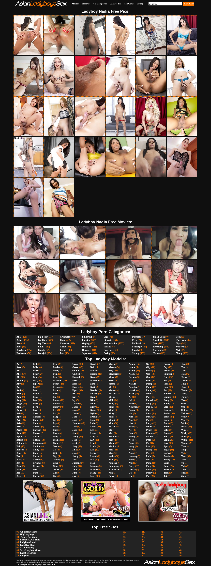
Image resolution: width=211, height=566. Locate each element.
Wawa (184, 426)
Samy (166, 400)
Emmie (56, 403)
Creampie (65, 337)
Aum (18, 433)
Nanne (132, 367)
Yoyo (183, 459)
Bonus (36, 393)
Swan (166, 466)
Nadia (112, 456)
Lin (92, 443)
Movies (75, 3)
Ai (17, 370)
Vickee (184, 413)
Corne (36, 456)
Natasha (133, 387)
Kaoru (93, 370)
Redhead (136, 343)
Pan (148, 397)
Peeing (107, 353)
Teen (178, 337)
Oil (147, 364)
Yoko (183, 456)
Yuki (183, 469)
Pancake (150, 400)
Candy (36, 420)
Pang (148, 403)
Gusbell (76, 374)
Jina (74, 449)
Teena (184, 377)
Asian (19, 340)
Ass (18, 343)
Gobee (56, 469)
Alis (18, 377)
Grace (75, 364)
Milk (111, 400)
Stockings (158, 350)
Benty (36, 374)
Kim (92, 400)
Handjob (86, 346)
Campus (37, 417)
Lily (92, 440)
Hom (74, 384)
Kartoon (94, 380)
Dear (55, 364)
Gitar (55, 466)
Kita (92, 403)
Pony (148, 466)
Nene (131, 403)
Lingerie (108, 340)
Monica (112, 446)
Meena (112, 384)
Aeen (18, 367)
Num (131, 453)
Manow (94, 469)
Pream (167, 370)
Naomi (132, 374)
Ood (148, 377)
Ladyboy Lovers (28, 553)
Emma (56, 400)
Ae (17, 364)
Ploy (148, 453)
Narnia (132, 377)
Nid (130, 413)
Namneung (114, 466)
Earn (55, 390)
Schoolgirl (137, 346)
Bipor (36, 384)
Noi (130, 430)
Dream (56, 387)
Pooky (149, 473)
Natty (131, 393)
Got (55, 476)
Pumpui (168, 374)
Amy (18, 400)
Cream (36, 459)
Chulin (36, 446)
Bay (18, 463)
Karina (93, 374)
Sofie (166, 430)
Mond (112, 443)
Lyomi (93, 456)
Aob (18, 413)
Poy (165, 367)
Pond (148, 463)
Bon (35, 390)
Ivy (73, 400)
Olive (148, 370)
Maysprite (114, 374)
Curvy (63, 346)
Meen (111, 380)
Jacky (75, 407)
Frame (56, 440)
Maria (112, 364)
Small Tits (158, 340)
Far (55, 420)
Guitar (75, 370)
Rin (165, 380)
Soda (166, 423)
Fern (55, 426)
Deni (55, 374)
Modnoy (113, 436)
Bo (34, 387)
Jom (74, 453)
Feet (62, 353)
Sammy (167, 397)
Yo (182, 453)
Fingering (87, 337)
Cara (35, 423)
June (74, 473)
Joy (74, 459)
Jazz (74, 426)
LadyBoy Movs (27, 545)
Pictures (86, 3)
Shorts (135, 350)
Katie (93, 387)
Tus (183, 400)
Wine (183, 436)
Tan (183, 367)
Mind (111, 410)
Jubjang (76, 463)
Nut (131, 463)
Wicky (184, 433)
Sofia (166, 426)
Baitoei (19, 440)
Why (183, 430)
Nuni (131, 459)
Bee (18, 473)
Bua (35, 410)
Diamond (57, 380)
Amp (18, 397)
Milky (112, 403)
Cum (62, 340)
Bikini (41, 346)
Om (148, 374)
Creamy (37, 463)
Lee (92, 430)
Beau (18, 466)
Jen (74, 433)
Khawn (94, 393)
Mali (92, 463)
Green (75, 367)
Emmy (56, 407)
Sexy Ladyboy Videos (30, 550)
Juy (74, 476)
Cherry (36, 440)
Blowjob (42, 353)
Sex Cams (129, 3)
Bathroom (21, 353)
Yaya (183, 446)
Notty (131, 446)
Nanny (132, 370)
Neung (132, 410)
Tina (183, 384)
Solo (155, 343)
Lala (92, 423)
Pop (148, 476)
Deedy (56, 370)
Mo (110, 430)
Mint (111, 423)
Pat (148, 420)
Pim (148, 446)
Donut (56, 384)
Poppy (167, 364)
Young (179, 353)
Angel (19, 403)
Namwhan (114, 469)
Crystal (36, 466)
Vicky (184, 417)
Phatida (150, 436)
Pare (148, 410)
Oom (148, 380)
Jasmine (76, 423)
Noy (131, 449)
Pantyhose (109, 350)
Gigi (55, 456)
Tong (183, 387)
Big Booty (43, 337)
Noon (131, 443)
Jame (75, 413)
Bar (18, 456)
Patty (149, 423)
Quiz (166, 377)
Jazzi (74, 430)
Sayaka (167, 410)
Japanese (86, 353)
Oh (130, 476)
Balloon (20, 449)
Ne (130, 397)
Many (93, 473)
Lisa (92, 449)
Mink (111, 417)
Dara (35, 473)
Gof (55, 473)
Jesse (74, 440)
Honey (75, 387)
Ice (73, 393)
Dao (35, 469)
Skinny (135, 353)
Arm (18, 426)
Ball (18, 446)
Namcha (113, 463)
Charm (36, 433)
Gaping (86, 343)
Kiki (92, 397)
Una (183, 407)
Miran (112, 426)
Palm (148, 387)
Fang (55, 417)
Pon (148, 459)
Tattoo (156, 353)
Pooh (148, 469)
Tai (165, 476)
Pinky (149, 449)
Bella (35, 367)
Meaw (112, 377)
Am (18, 387)
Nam (111, 459)
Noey (131, 426)
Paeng (149, 384)
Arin (18, 420)
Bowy (35, 403)
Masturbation (110, 343)
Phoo (148, 440)
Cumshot (64, 343)
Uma (183, 403)
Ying (183, 449)
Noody (132, 436)
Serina (167, 413)
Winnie (184, 440)
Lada (92, 420)
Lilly (92, 436)
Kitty (93, 407)
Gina (55, 463)
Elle (55, 393)
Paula (149, 426)
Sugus (167, 453)
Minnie (112, 420)
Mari (92, 476)
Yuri (183, 473)
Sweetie (167, 469)
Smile (166, 417)
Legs (106, 337)
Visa (183, 420)
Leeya (93, 433)
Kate (92, 384)
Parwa (149, 417)
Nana (111, 476)
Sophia (167, 440)
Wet (178, 350)
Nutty (132, 466)
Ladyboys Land (28, 542)
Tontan (184, 390)
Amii (18, 393)
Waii (183, 423)
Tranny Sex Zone (28, 537)
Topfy (184, 393)
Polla (148, 456)
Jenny (75, 436)
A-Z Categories (100, 3)
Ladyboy (24, 555)
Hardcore (86, 350)
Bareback (21, 350)
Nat (130, 380)
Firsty (56, 433)
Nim (131, 417)
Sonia (166, 436)
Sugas (166, 449)
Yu (182, 463)
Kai (92, 367)
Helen (75, 380)
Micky (112, 397)
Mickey (112, 393)
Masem (112, 367)
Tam (183, 364)
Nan (111, 473)
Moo (111, 449)
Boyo (35, 407)
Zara (183, 476)
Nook (131, 440)
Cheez (36, 436)
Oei (130, 473)
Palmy (149, 390)
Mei (110, 387)
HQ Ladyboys (27, 534)
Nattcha (133, 390)
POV (134, 340)
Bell (35, 364)
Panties (107, 346)
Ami (18, 390)
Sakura (167, 393)
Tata (183, 374)
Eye (55, 410)
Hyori (75, 390)
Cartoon (37, 430)
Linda (93, 446)
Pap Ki (149, 407)
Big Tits (42, 343)
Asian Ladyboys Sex (36, 564)
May (111, 370)
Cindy (36, 449)
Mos (111, 453)
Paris (148, 413)
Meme (112, 390)
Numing (133, 456)
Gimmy (56, 459)
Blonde (41, 350)
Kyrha (93, 417)
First (55, 430)
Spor (166, 446)
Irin (74, 397)
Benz (35, 377)
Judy (74, 466)
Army (19, 430)
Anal (18, 337)
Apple (19, 417)
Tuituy (184, 397)
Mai (92, 459)
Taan (166, 473)
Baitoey (20, 443)
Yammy (185, 443)
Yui (183, 466)
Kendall (94, 390)
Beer (18, 476)
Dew (55, 377)
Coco (35, 453)
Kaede (93, 364)
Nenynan (133, 407)
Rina (166, 384)
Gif (54, 449)
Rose (166, 387)
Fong (55, 436)
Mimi (111, 407)
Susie (166, 463)
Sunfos (167, 456)
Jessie (75, 443)
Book (35, 397)
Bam (18, 453)
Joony (75, 456)
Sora (166, 443)
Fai (54, 413)
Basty (19, 459)
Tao (183, 370)
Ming (111, 413)
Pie (147, 443)
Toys (178, 343)
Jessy (74, 446)
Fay (55, 423)
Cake (35, 413)
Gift (55, 453)
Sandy (167, 403)
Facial (63, 350)
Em (54, 397)
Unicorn (185, 410)
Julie (74, 469)
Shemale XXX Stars (30, 539)
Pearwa (150, 433)
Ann (18, 407)
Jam (74, 410)
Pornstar (136, 337)
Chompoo (38, 443)
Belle (35, 370)
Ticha (184, 380)
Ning (131, 420)
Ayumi (19, 436)
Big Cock (42, 340)
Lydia (93, 453)
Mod (111, 433)
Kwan (93, 410)
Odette (132, 469)
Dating (140, 3)
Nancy (132, 364)
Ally (18, 384)
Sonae (167, 433)
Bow (35, 400)
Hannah (76, 377)
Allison (19, 380)
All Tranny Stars (28, 532)
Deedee (56, 367)
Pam (148, 393)
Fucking (86, 340)
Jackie (75, 403)
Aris (18, 423)
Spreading (158, 346)
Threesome (181, 340)
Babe (18, 346)
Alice (18, 374)
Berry (36, 380)
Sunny (167, 459)
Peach (149, 430)
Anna (19, 410)
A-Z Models (115, 3)
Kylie (93, 413)
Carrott (37, 426)
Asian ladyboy (27, 547)
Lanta (93, 426)
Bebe (18, 469)
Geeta (56, 446)
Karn (93, 377)
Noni (131, 433)
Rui (165, 390)
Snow (166, 420)
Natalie (132, 384)
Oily (148, 367)
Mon (111, 440)
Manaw (94, 466)
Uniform (180, 346)
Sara (166, 407)
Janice (75, 420)
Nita (131, 423)
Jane (74, 417)
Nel (130, 400)
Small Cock (159, 337)
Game (56, 443)
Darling (37, 476)
